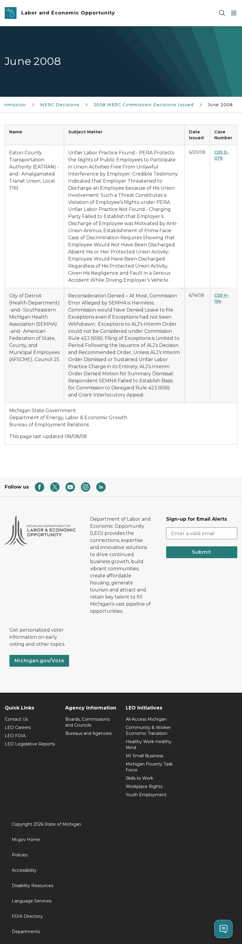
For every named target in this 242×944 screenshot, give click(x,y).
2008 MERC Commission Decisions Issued (144, 104)
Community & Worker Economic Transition (148, 730)
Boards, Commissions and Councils (87, 722)
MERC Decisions (59, 104)
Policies (19, 855)
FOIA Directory (27, 916)
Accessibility (24, 870)
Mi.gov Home (26, 839)
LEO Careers (18, 727)
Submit (201, 552)
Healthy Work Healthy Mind (148, 744)
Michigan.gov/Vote (39, 660)
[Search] (221, 13)
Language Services (31, 901)
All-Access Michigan (146, 719)
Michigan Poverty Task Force (149, 767)
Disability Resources (32, 885)
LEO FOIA (15, 735)
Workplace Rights (144, 786)
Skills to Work (139, 778)
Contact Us (16, 719)
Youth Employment (146, 794)
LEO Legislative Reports (30, 744)
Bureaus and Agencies (88, 733)
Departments (26, 931)
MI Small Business (144, 755)
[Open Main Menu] (233, 13)
